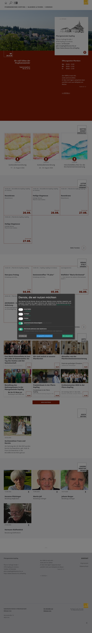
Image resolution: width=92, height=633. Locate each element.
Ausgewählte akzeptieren (44, 336)
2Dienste (27, 311)
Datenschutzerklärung (63, 305)
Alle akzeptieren (67, 336)
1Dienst (27, 325)
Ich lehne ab (23, 336)
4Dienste (27, 315)
